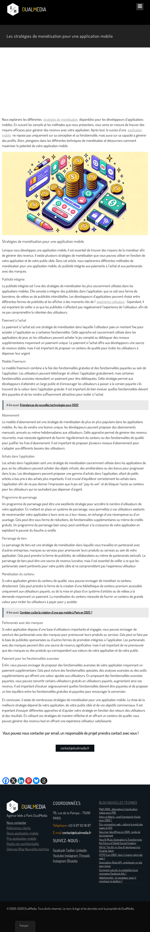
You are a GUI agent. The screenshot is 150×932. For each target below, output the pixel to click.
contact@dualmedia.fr (75, 748)
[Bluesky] (36, 780)
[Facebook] (5, 780)
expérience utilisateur (111, 302)
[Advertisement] (75, 82)
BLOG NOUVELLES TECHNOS (118, 803)
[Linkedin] (21, 780)
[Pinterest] (28, 780)
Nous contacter (16, 823)
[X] (13, 780)
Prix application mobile (21, 839)
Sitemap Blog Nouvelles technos (28, 849)
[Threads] (43, 780)
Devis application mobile (22, 833)
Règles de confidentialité (23, 844)
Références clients (19, 828)
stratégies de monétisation (60, 120)
